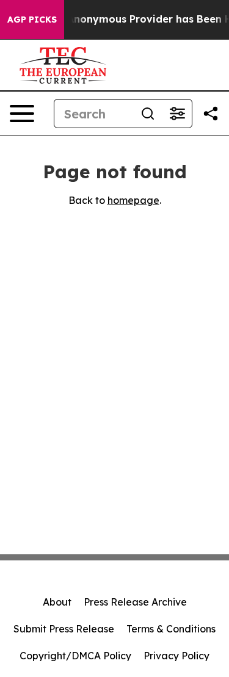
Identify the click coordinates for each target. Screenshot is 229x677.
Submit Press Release (63, 629)
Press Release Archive (135, 602)
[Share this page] (210, 113)
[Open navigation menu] (22, 113)
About (57, 602)
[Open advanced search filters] (177, 114)
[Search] (147, 114)
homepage (133, 200)
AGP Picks (32, 19)
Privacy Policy (176, 656)
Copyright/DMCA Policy (75, 656)
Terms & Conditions (171, 629)
